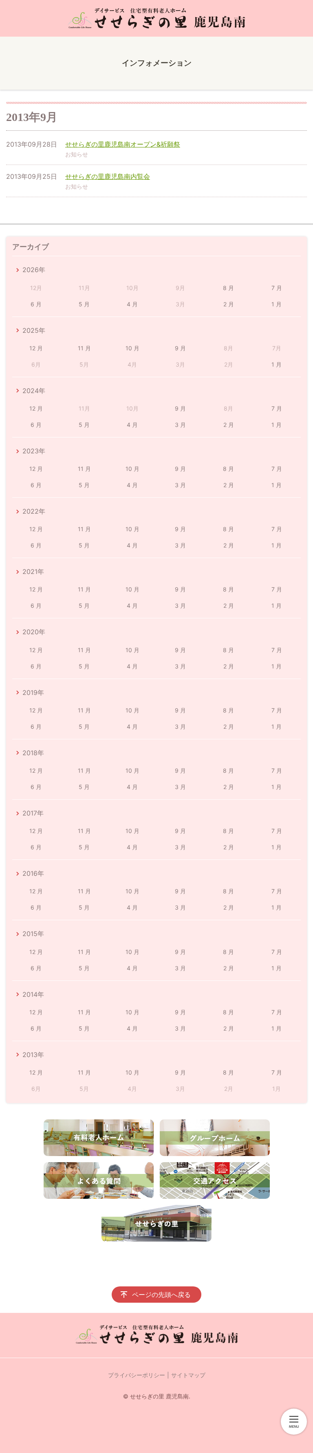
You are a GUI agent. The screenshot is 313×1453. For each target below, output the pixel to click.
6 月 (36, 304)
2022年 (33, 511)
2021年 (33, 571)
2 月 (228, 304)
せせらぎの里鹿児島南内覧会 (107, 176)
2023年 (33, 451)
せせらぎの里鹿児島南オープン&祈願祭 (122, 144)
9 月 (180, 348)
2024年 (33, 391)
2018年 (33, 753)
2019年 (33, 692)
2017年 (33, 813)
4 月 (132, 304)
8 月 (228, 287)
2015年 (33, 934)
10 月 (132, 348)
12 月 (36, 348)
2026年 (33, 270)
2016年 (33, 873)
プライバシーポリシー (136, 1375)
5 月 (84, 304)
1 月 (276, 304)
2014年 (33, 994)
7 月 (276, 287)
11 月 (84, 348)
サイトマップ (188, 1375)
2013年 (33, 1055)
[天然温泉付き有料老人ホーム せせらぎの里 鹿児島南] (156, 18)
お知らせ (76, 154)
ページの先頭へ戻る (161, 1294)
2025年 (33, 330)
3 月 (180, 424)
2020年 (33, 632)
